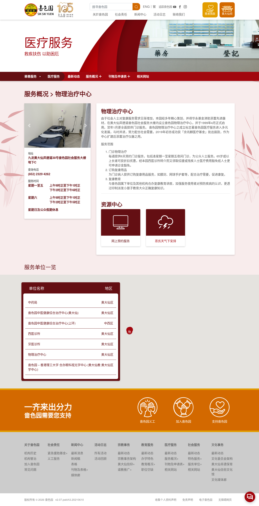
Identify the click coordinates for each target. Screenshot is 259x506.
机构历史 (30, 453)
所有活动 (100, 453)
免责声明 (187, 499)
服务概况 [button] (92, 76)
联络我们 (179, 14)
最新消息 (77, 453)
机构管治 (30, 458)
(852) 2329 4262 (39, 174)
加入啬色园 (31, 464)
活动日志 (159, 14)
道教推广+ (125, 469)
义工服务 (54, 458)
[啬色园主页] (39, 8)
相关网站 (143, 76)
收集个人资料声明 (165, 499)
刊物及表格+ (79, 469)
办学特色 (147, 458)
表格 (74, 464)
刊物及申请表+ (174, 464)
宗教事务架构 (127, 458)
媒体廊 (75, 475)
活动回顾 (100, 458)
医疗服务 (171, 444)
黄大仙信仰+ (126, 464)
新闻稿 (75, 458)
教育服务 (147, 444)
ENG (146, 6)
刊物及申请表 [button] (117, 76)
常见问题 (30, 469)
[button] (29, 125)
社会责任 (121, 14)
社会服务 (194, 444)
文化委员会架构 (222, 458)
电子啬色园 (205, 499)
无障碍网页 (225, 499)
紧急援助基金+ (57, 453)
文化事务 (217, 444)
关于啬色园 (31, 444)
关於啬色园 (100, 14)
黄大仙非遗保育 (222, 464)
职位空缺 (147, 469)
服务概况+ (171, 458)
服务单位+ (195, 464)
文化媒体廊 (219, 479)
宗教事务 (124, 444)
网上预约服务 (120, 241)
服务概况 (36, 93)
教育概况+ (148, 464)
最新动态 (74, 76)
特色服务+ (195, 458)
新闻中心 (140, 14)
